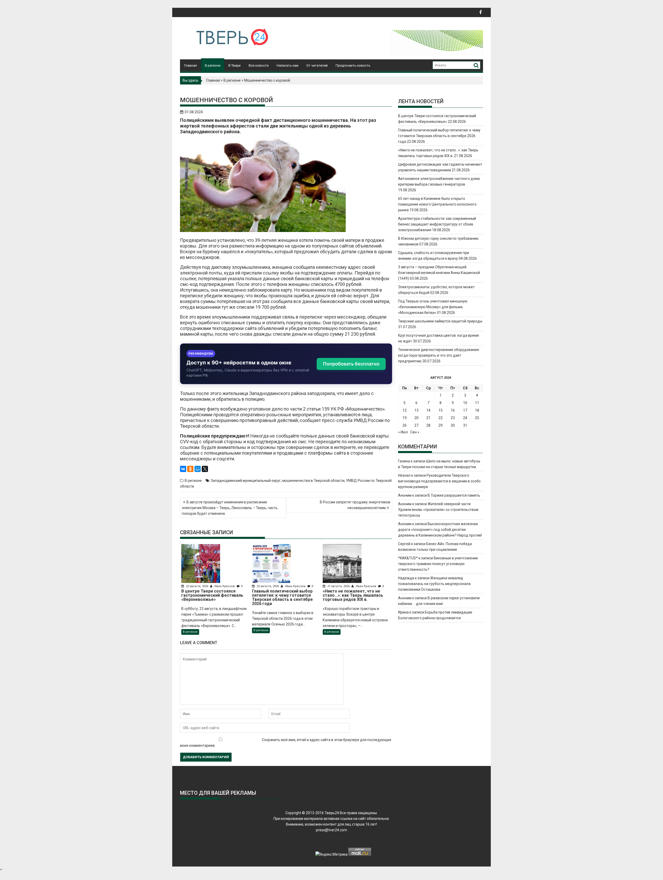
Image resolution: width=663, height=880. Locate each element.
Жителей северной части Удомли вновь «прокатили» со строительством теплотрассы (438, 509)
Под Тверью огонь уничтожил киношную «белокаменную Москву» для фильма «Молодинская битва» (432, 307)
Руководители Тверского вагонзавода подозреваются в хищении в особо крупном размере (439, 481)
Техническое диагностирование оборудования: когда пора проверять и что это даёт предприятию (439, 355)
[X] (205, 469)
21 (428, 418)
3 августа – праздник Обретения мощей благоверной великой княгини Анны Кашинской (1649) (439, 272)
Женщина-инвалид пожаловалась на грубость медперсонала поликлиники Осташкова (434, 584)
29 (440, 425)
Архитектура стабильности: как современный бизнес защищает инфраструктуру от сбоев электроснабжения (437, 224)
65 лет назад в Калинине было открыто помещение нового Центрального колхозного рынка (437, 204)
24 (465, 418)
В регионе (212, 65)
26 (404, 425)
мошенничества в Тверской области (313, 480)
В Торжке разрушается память (454, 495)
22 (440, 418)
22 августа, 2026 (197, 586)
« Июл (403, 432)
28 (428, 425)
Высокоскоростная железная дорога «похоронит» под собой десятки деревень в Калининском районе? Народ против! (440, 529)
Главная (190, 65)
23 (453, 418)
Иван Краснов (225, 586)
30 (453, 425)
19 (404, 418)
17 (465, 410)
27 (416, 425)
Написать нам (287, 65)
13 (416, 410)
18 (477, 410)
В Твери (234, 65)
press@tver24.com (331, 830)
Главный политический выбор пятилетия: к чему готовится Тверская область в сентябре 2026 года (439, 136)
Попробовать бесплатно (351, 364)
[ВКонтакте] (183, 469)
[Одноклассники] (190, 469)
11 (477, 403)
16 (453, 410)
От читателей (317, 65)
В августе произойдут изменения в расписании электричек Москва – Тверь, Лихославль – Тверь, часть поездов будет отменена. (230, 508)
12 (404, 410)
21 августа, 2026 (338, 586)
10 (465, 403)
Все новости (259, 65)
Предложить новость (353, 65)
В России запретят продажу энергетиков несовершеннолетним (355, 505)
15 (440, 410)
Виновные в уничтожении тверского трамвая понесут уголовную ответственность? (438, 564)
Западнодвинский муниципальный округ (246, 480)
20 (416, 418)
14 (428, 410)
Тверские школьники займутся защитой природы (440, 321)
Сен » (414, 432)
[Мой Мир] (197, 469)
